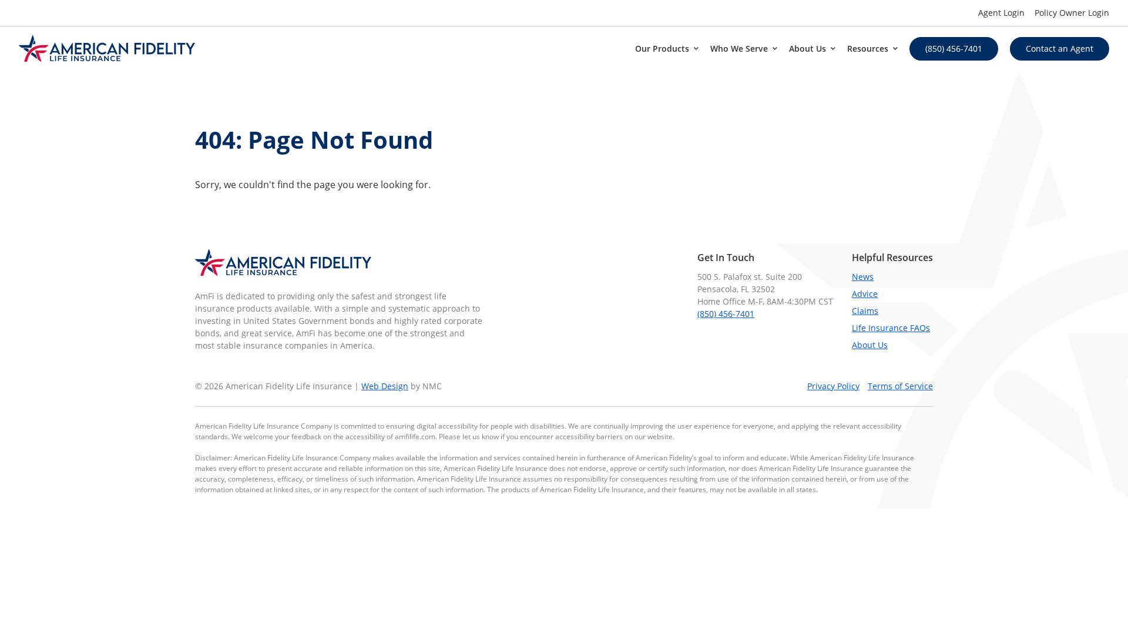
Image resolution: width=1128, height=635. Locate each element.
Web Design (384, 386)
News (863, 276)
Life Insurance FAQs (891, 327)
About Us (870, 344)
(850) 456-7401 (725, 313)
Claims (865, 310)
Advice (865, 293)
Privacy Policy (833, 386)
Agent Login (1001, 12)
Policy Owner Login (1072, 12)
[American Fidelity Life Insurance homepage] (107, 48)
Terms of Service (900, 386)
